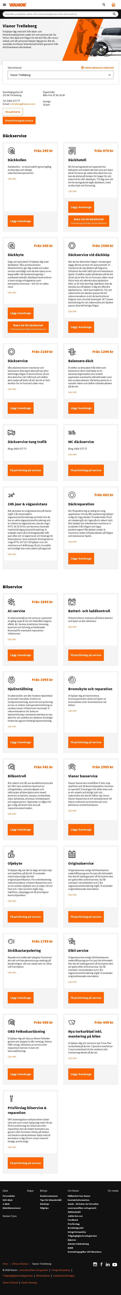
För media (113, 1190)
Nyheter (72, 1240)
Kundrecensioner (49, 1196)
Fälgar (30, 1190)
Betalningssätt (76, 1228)
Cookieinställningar (64, 1275)
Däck (5, 1190)
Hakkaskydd (74, 1212)
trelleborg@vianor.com (22, 103)
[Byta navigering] (4, 5)
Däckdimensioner (12, 1208)
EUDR (70, 1248)
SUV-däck (7, 1200)
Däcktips (44, 1204)
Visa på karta (12, 111)
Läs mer (12, 178)
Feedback (73, 1220)
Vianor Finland (10, 1282)
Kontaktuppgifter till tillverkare (84, 1252)
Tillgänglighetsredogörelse (82, 1236)
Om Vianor (73, 1190)
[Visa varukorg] (113, 4)
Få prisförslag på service (19, 120)
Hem (5, 1263)
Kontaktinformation (78, 1200)
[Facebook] (101, 1264)
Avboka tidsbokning (78, 1244)
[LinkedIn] (108, 1264)
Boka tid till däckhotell (89, 221)
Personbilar (9, 1196)
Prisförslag (74, 1224)
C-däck (6, 1204)
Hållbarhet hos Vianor (79, 1196)
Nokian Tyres (10, 1216)
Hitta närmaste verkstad (99, 67)
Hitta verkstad (20, 1263)
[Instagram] (95, 1264)
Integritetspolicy (77, 1232)
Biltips (43, 1190)
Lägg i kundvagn (20, 221)
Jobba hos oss (75, 1216)
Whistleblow (43, 1275)
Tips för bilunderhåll (50, 1200)
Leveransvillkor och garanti (82, 1208)
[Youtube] (114, 1264)
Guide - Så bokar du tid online (83, 1204)
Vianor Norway (29, 1282)
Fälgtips (44, 1208)
